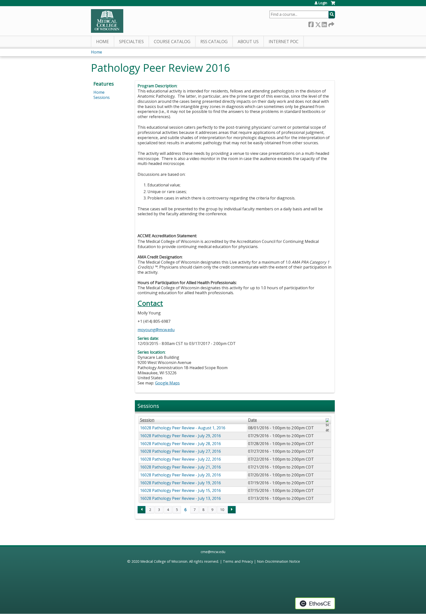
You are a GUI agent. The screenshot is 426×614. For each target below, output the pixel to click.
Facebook (310, 23)
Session (147, 420)
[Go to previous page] (141, 509)
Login (322, 3)
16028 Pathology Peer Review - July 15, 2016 (180, 490)
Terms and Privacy (238, 561)
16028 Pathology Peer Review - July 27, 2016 (180, 451)
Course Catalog (172, 41)
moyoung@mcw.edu (156, 329)
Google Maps (167, 383)
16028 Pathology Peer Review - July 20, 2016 (180, 475)
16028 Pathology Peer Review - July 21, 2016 (180, 467)
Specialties (131, 41)
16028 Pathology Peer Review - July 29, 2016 (180, 435)
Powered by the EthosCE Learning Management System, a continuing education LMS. (315, 603)
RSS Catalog (214, 41)
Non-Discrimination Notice (278, 561)
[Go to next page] (232, 509)
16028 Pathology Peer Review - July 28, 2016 (180, 443)
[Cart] (333, 4)
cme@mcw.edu (213, 551)
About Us (248, 41)
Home (102, 41)
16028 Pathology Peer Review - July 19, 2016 (180, 483)
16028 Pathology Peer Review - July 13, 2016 (180, 498)
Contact (150, 303)
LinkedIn (324, 23)
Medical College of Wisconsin (163, 561)
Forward (330, 23)
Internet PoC (284, 41)
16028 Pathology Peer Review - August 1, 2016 (182, 428)
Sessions (101, 97)
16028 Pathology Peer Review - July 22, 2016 (180, 459)
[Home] (107, 21)
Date (252, 420)
